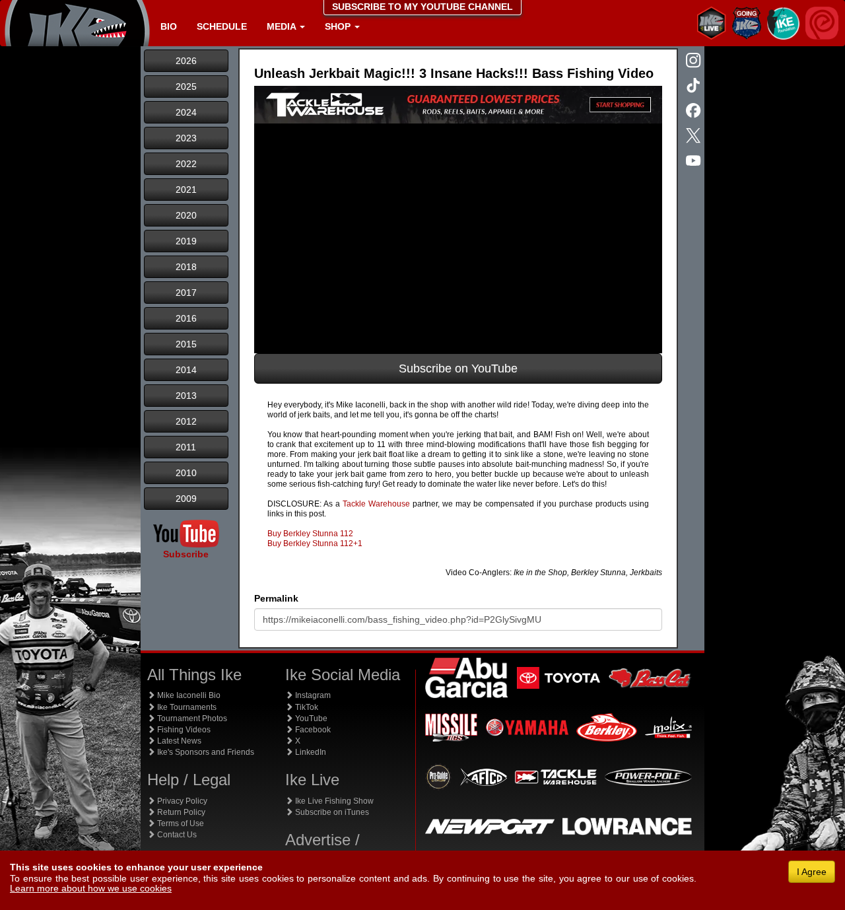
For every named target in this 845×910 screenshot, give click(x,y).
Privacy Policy (181, 801)
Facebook (312, 729)
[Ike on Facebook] (694, 111)
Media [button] (282, 26)
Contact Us (176, 834)
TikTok (305, 707)
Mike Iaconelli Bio (187, 695)
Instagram (312, 695)
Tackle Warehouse (376, 503)
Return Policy (180, 812)
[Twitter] (694, 136)
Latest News (178, 741)
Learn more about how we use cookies (91, 888)
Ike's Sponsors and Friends (204, 752)
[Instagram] (694, 61)
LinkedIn (309, 752)
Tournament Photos (191, 718)
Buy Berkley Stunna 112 (310, 533)
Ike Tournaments (186, 707)
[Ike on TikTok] (694, 86)
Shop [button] (339, 26)
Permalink (276, 598)
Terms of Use (179, 823)
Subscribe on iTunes (331, 812)
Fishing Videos (183, 729)
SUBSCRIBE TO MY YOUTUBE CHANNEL (422, 6)
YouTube (310, 718)
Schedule (222, 26)
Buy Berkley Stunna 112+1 (314, 543)
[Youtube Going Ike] (694, 161)
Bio (168, 26)
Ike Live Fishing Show (333, 801)
